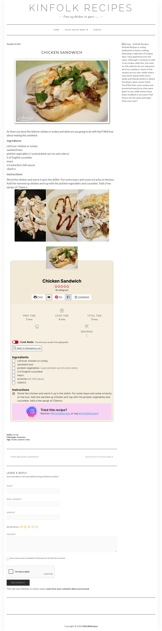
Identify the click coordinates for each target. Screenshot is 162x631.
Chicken (14, 440)
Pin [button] (60, 297)
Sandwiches (21, 437)
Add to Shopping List (28, 348)
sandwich (21, 440)
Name (10, 486)
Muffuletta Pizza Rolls (99, 457)
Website (11, 512)
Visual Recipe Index (75, 30)
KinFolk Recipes (81, 7)
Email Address (14, 499)
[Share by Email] (48, 297)
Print (40, 297)
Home (56, 30)
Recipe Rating (13, 527)
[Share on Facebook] (68, 297)
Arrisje (16, 435)
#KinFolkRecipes (88, 413)
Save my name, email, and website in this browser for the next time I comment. (37, 558)
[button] (56, 286)
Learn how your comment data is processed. (67, 588)
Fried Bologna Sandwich (25, 457)
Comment (83, 297)
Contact (97, 30)
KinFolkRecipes (90, 626)
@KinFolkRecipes (60, 413)
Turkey (27, 440)
